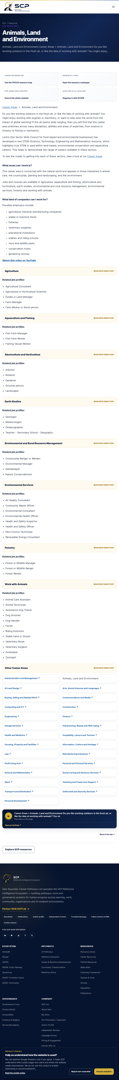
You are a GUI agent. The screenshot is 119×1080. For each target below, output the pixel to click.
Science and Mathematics (17, 772)
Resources (13, 23)
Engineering (11, 716)
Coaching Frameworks (90, 972)
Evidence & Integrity (11, 1020)
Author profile (38, 917)
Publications (23, 917)
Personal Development (16, 801)
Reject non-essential (80, 1071)
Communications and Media (77, 697)
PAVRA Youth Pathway (12, 967)
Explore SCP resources (18, 849)
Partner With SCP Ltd (15, 908)
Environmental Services (19, 485)
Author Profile (48, 1025)
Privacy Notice (8, 1009)
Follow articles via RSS (100, 917)
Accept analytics (103, 1071)
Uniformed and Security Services (79, 791)
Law (7, 754)
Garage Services (13, 725)
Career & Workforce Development (56, 962)
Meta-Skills (85, 967)
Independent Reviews (51, 1030)
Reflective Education (50, 957)
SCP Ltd (45, 1004)
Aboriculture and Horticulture (22, 354)
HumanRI (6, 952)
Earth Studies (13, 401)
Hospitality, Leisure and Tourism (79, 735)
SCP (4, 23)
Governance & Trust (11, 1004)
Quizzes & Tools (88, 978)
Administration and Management (21, 678)
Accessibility (7, 1015)
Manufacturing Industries (75, 754)
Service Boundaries (10, 1025)
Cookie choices (10, 923)
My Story (45, 1015)
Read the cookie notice (15, 1073)
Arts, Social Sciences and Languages (81, 688)
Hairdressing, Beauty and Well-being (81, 725)
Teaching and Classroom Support (79, 782)
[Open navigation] (113, 6)
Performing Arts (13, 763)
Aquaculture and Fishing (20, 318)
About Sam (46, 1009)
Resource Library (88, 952)
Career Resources (88, 957)
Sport (7, 782)
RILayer (5, 957)
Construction (69, 707)
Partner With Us (48, 1046)
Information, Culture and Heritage (79, 744)
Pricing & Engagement (51, 1040)
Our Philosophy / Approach (54, 1020)
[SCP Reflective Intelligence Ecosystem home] (16, 6)
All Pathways (47, 952)
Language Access (49, 1035)
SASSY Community (10, 983)
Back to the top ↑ (107, 834)
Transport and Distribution (18, 791)
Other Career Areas (16, 668)
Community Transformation (53, 967)
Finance (66, 716)
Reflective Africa (49, 972)
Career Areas (9, 107)
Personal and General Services (78, 763)
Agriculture (12, 271)
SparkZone (7, 972)
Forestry (10, 547)
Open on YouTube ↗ (13, 825)
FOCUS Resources (89, 962)
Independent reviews (57, 917)
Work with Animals (16, 584)
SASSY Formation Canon (13, 978)
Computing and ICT (14, 707)
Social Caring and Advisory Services (81, 772)
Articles (84, 983)
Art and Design (12, 688)
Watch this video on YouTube (19, 260)
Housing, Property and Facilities (20, 744)
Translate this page (78, 917)
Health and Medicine (15, 735)
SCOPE (5, 962)
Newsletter (8, 917)
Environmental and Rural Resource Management (33, 443)
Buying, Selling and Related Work (21, 697)
